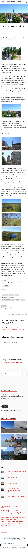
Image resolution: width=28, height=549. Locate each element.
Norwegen (15, 517)
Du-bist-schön (13, 510)
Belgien (16, 506)
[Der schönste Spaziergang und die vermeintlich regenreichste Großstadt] (7, 453)
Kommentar (20, 352)
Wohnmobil (23, 523)
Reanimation (3, 519)
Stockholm (3, 523)
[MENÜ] (2, 2)
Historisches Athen (13, 477)
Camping (11, 295)
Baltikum (4, 295)
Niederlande (4, 517)
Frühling (23, 513)
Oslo (20, 517)
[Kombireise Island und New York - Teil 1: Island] (20, 453)
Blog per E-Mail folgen (9, 390)
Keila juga (5, 297)
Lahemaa (11, 297)
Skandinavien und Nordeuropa (12, 521)
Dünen (22, 510)
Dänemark (18, 510)
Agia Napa (6, 506)
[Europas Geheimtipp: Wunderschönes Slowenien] (20, 440)
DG (10, 510)
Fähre (2, 514)
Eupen (25, 510)
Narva (17, 299)
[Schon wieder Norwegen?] (7, 427)
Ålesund (8, 525)
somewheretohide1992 (15, 1)
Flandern (14, 513)
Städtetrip (11, 523)
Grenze (17, 295)
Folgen (4, 406)
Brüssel (21, 506)
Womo (2, 525)
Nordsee (9, 517)
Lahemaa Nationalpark (8, 299)
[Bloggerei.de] (4, 533)
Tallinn (23, 299)
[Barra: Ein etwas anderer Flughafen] (20, 427)
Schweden (11, 519)
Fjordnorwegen (9, 513)
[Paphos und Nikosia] (7, 440)
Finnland (3, 513)
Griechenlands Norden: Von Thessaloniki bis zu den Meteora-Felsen (16, 490)
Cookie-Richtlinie (11, 543)
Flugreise (19, 513)
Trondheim (19, 523)
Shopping (15, 519)
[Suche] (24, 2)
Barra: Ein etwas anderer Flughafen (17, 496)
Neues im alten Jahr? (13, 483)
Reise (7, 519)
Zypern (5, 525)
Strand (6, 523)
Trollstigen (15, 523)
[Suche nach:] (14, 374)
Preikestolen (23, 517)
